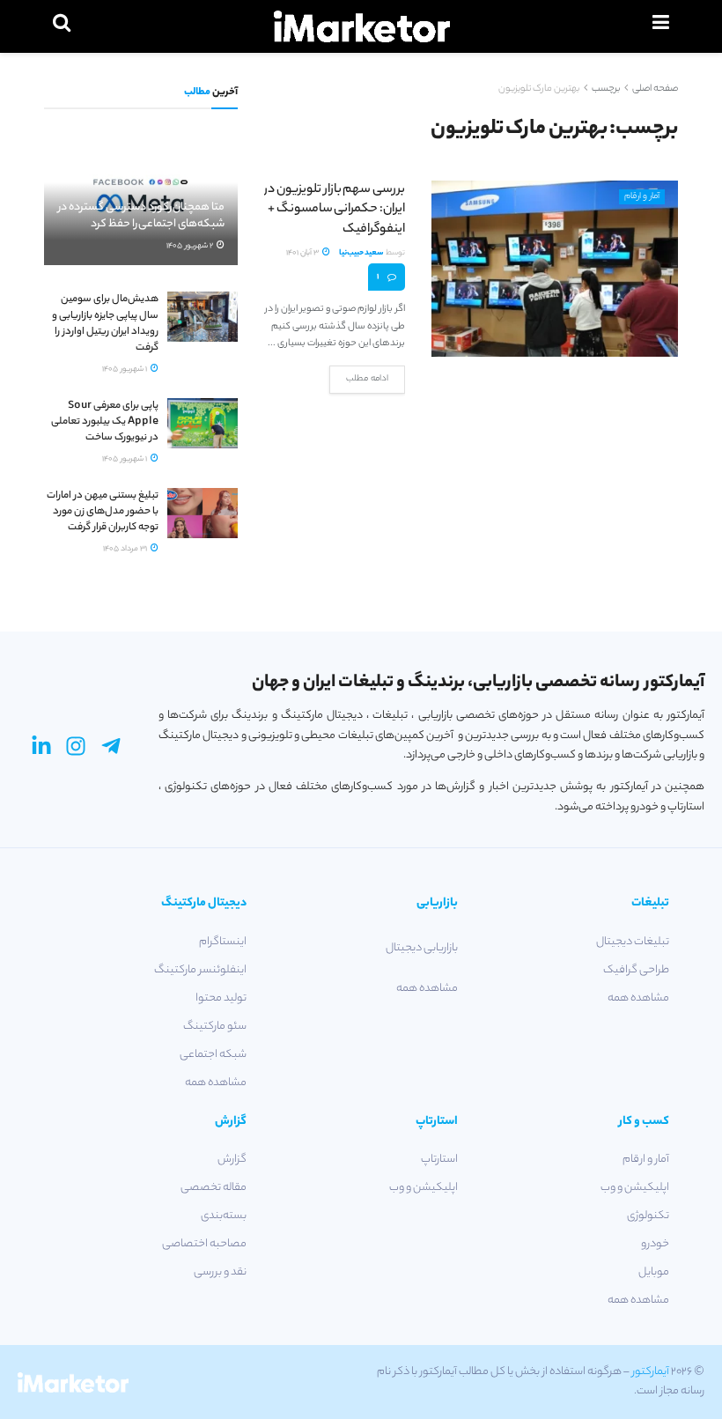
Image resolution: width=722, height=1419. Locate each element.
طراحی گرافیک (636, 970)
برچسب (606, 89)
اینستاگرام (223, 942)
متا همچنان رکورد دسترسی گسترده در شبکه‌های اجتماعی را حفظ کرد (141, 215)
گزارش (232, 1159)
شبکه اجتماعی (213, 1055)
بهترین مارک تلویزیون (538, 89)
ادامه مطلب (367, 379)
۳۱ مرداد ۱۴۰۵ (126, 549)
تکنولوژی (648, 1216)
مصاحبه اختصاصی (204, 1244)
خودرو (655, 1244)
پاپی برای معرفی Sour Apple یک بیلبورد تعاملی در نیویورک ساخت (104, 422)
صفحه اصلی (655, 89)
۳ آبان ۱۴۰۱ (303, 253)
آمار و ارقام (641, 196)
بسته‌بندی (224, 1216)
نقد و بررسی (220, 1272)
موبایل (653, 1272)
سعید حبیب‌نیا (361, 253)
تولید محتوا (221, 998)
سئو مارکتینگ (215, 1026)
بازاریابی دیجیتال (422, 948)
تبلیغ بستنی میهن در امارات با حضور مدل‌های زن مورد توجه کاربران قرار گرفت (102, 511)
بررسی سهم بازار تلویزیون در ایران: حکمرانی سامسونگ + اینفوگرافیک (334, 210)
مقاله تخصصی (213, 1188)
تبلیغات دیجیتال (632, 942)
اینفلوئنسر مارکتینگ (200, 970)
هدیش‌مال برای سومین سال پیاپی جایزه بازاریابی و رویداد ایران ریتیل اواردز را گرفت (105, 324)
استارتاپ (439, 1159)
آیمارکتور (650, 1372)
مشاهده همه (638, 998)
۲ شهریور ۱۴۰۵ (190, 246)
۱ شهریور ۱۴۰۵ (125, 369)
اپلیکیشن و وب (634, 1188)
